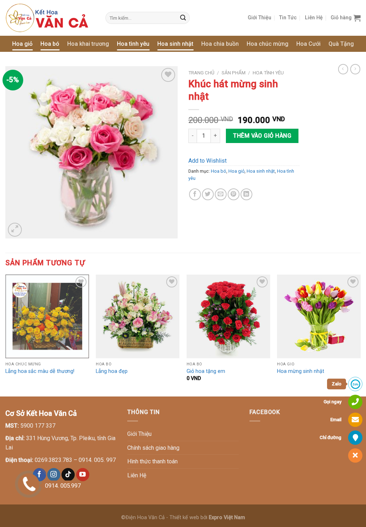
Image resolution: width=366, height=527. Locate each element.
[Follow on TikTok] (68, 474)
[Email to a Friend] (221, 194)
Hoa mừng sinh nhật (300, 371)
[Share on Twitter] (208, 194)
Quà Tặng (341, 43)
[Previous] (5, 335)
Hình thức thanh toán (152, 461)
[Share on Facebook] (195, 194)
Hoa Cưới (308, 43)
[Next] (360, 335)
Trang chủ (201, 72)
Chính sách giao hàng (153, 447)
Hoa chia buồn (220, 43)
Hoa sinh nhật (175, 43)
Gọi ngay (332, 401)
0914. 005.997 (63, 485)
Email (335, 419)
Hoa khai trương (88, 43)
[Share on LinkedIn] (246, 194)
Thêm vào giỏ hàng (262, 135)
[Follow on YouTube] (82, 474)
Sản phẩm (234, 72)
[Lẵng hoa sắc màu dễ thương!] (47, 316)
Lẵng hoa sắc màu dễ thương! (39, 371)
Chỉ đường (330, 437)
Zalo (336, 383)
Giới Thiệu (259, 18)
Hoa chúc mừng (267, 43)
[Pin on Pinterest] (233, 194)
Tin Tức (288, 18)
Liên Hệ (314, 18)
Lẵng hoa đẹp (112, 371)
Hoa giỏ (22, 43)
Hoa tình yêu (133, 43)
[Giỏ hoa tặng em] (228, 316)
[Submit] (183, 18)
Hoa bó (49, 43)
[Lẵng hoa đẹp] (137, 316)
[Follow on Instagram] (53, 474)
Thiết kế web (184, 517)
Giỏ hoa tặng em (206, 371)
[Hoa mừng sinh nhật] (319, 316)
